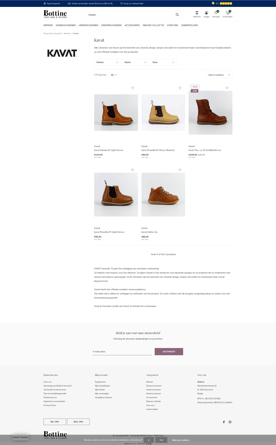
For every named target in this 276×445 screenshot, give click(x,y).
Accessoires (132, 25)
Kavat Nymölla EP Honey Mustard (158, 150)
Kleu (155, 62)
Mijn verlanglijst (102, 393)
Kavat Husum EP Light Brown (108, 150)
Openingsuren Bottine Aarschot (58, 386)
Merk (100, 62)
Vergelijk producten (103, 397)
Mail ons (78, 422)
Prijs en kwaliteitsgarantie (55, 393)
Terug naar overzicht (53, 33)
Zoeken (177, 14)
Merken (48, 25)
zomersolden (189, 25)
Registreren (100, 382)
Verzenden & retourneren (55, 389)
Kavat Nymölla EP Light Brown (109, 231)
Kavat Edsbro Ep (149, 231)
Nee (161, 440)
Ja (149, 440)
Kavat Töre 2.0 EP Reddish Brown (205, 150)
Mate (127, 62)
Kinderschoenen (111, 25)
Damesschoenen (66, 25)
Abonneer (169, 351)
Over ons (172, 25)
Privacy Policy (50, 405)
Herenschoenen (88, 25)
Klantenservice (50, 397)
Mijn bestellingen (102, 386)
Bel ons (55, 422)
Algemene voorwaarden (54, 401)
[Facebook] (224, 422)
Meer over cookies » (180, 440)
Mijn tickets (100, 389)
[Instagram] (230, 422)
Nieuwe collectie (153, 25)
